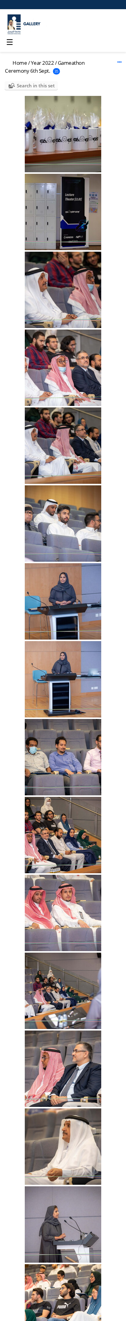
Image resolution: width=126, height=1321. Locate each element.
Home (20, 62)
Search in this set (36, 85)
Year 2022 (42, 62)
